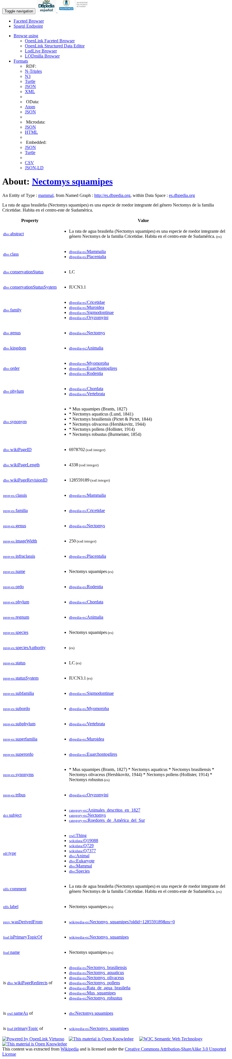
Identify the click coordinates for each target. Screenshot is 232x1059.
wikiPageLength (21, 464)
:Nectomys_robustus (95, 998)
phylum (13, 391)
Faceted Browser (29, 21)
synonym (15, 421)
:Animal (79, 855)
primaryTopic (22, 1028)
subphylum (19, 723)
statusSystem (20, 678)
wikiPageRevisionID (25, 480)
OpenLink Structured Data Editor (55, 45)
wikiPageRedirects (27, 982)
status (14, 662)
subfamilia (18, 693)
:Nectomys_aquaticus (96, 972)
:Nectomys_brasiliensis (98, 967)
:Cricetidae (87, 302)
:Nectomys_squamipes (99, 937)
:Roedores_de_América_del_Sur (107, 820)
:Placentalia (87, 256)
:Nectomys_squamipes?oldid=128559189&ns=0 (122, 921)
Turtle (30, 81)
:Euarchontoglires (93, 368)
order (11, 368)
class (11, 254)
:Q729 (81, 845)
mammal (45, 195)
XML (30, 91)
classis (15, 495)
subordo (16, 708)
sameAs (17, 1013)
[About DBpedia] (46, 10)
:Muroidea (86, 307)
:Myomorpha (89, 363)
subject (12, 815)
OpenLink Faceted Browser (50, 40)
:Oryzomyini (88, 317)
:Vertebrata (87, 393)
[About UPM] (74, 10)
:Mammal (80, 866)
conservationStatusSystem (30, 287)
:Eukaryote (81, 860)
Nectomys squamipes (72, 181)
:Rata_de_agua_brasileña (99, 987)
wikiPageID (17, 449)
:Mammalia (87, 251)
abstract (13, 233)
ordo (13, 586)
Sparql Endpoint (28, 26)
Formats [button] (21, 61)
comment (14, 888)
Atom (30, 106)
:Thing (78, 835)
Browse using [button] (26, 35)
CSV (29, 162)
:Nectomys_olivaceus (96, 977)
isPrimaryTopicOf (22, 937)
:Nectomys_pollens (94, 982)
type (9, 853)
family (12, 309)
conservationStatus (23, 271)
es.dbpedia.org (182, 195)
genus (12, 332)
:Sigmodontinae (91, 312)
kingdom (14, 348)
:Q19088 (83, 840)
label (10, 906)
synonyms (18, 774)
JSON (30, 86)
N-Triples (33, 71)
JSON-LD (34, 167)
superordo (18, 754)
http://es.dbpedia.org (112, 195)
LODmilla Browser (42, 56)
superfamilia (20, 739)
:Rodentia (86, 373)
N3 (28, 76)
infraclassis (19, 556)
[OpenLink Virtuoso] (33, 1038)
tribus (14, 794)
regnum (16, 617)
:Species (79, 871)
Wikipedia (70, 1049)
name (14, 571)
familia (15, 510)
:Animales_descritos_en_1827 (104, 810)
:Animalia (86, 348)
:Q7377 (82, 850)
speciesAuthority (24, 647)
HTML (31, 132)
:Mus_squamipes (92, 992)
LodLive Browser (41, 51)
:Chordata (86, 388)
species (15, 632)
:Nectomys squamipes (91, 1013)
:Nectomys (87, 332)
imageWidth (20, 541)
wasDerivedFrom (22, 921)
